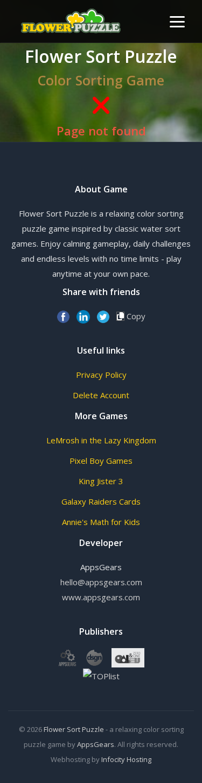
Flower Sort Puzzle (74, 729)
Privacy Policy (101, 374)
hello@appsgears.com (101, 582)
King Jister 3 (101, 481)
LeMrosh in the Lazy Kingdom (101, 440)
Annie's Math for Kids (101, 521)
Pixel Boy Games (101, 460)
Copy (134, 316)
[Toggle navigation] (177, 21)
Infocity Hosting (126, 759)
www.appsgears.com (101, 597)
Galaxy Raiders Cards (101, 501)
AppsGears (95, 744)
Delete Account (101, 395)
